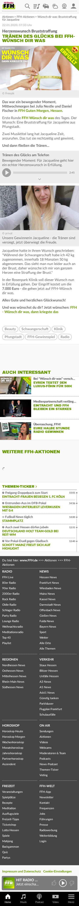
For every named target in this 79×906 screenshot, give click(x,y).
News (44, 571)
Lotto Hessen (10, 830)
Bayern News (48, 626)
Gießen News (48, 615)
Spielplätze (9, 797)
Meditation (9, 808)
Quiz (5, 852)
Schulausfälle (48, 714)
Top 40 (6, 637)
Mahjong (7, 841)
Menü (71, 902)
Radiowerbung (48, 830)
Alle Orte (45, 643)
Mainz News (47, 594)
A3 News (45, 681)
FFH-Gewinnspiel (41, 337)
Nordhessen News (13, 665)
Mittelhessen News (14, 676)
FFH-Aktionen (25, 17)
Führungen (46, 819)
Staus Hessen (48, 665)
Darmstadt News (50, 604)
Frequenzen (47, 808)
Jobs (42, 814)
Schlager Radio (11, 610)
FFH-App (45, 792)
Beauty (10, 329)
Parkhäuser (47, 703)
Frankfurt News (49, 583)
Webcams (46, 748)
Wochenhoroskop (13, 742)
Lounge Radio (10, 621)
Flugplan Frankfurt (51, 709)
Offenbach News (50, 610)
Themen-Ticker (18, 486)
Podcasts (45, 758)
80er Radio (9, 583)
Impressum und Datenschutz (21, 871)
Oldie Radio (9, 604)
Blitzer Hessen (49, 671)
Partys (6, 857)
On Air (45, 725)
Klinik (58, 329)
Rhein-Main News (13, 681)
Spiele (6, 835)
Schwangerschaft (35, 329)
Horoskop (11, 725)
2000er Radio (10, 594)
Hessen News (48, 577)
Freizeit (8, 786)
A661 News (47, 692)
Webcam (64, 4)
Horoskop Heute (12, 731)
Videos (44, 742)
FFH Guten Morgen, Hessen (40, 111)
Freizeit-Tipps (10, 819)
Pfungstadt (13, 337)
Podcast (39, 902)
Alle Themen (47, 648)
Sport (43, 632)
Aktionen (8, 17)
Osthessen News (12, 671)
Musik (23, 902)
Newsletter (47, 797)
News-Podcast (49, 764)
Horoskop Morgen (13, 737)
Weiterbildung (48, 835)
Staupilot (46, 4)
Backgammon (10, 846)
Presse (44, 825)
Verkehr (47, 659)
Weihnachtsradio (12, 626)
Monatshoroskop (12, 748)
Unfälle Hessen (49, 676)
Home (8, 902)
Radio (65, 337)
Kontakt (45, 803)
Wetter (55, 4)
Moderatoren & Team (53, 753)
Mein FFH (73, 4)
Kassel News (48, 599)
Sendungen (46, 731)
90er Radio (9, 588)
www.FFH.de (29, 560)
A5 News (45, 687)
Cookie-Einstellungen (57, 871)
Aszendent (9, 764)
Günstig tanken (49, 698)
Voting (44, 775)
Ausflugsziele (10, 814)
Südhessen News (12, 687)
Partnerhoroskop (12, 758)
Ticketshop (9, 825)
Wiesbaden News (50, 588)
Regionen (10, 659)
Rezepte (7, 803)
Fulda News (47, 621)
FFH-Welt (47, 786)
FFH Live (7, 577)
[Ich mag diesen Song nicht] (71, 883)
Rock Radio (9, 599)
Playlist (36, 4)
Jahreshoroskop (12, 753)
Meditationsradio (12, 632)
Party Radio (9, 615)
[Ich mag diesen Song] (54, 883)
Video (55, 902)
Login (43, 841)
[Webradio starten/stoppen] (63, 883)
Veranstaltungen (12, 792)
